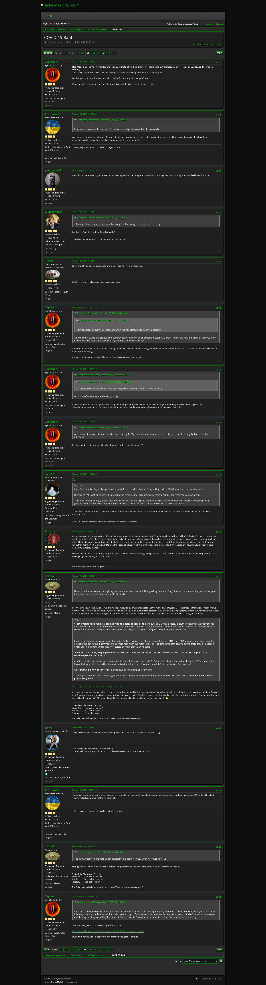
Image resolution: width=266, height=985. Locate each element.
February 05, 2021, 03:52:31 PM (84, 261)
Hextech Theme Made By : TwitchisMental (60, 982)
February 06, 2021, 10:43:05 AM (84, 474)
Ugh (74, 479)
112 (108, 53)
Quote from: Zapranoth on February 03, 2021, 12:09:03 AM (102, 119)
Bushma (50, 531)
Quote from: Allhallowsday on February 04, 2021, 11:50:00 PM (103, 374)
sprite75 (50, 474)
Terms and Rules (206, 979)
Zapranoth (51, 62)
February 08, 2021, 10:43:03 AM (84, 727)
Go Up (46, 950)
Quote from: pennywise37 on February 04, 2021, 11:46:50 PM (103, 427)
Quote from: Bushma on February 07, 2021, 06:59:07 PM (101, 581)
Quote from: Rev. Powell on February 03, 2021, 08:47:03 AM (102, 313)
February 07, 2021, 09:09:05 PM (84, 576)
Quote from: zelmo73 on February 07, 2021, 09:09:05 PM (101, 902)
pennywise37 (53, 170)
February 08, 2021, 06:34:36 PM (84, 846)
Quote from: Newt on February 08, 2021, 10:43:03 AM (100, 852)
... (73, 53)
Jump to (178, 961)
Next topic (216, 44)
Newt (48, 727)
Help (196, 979)
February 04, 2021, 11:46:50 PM (84, 170)
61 (99, 53)
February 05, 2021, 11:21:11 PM (84, 369)
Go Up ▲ (218, 979)
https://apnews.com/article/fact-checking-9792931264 (98, 686)
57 (76, 53)
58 (82, 53)
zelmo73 (50, 576)
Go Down (48, 53)
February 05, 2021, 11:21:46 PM (84, 422)
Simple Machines (64, 979)
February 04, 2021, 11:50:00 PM (84, 212)
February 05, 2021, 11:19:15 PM (84, 307)
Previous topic (201, 44)
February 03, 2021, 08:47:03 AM (84, 114)
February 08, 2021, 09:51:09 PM (84, 896)
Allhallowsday (53, 212)
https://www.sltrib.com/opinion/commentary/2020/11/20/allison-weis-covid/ (108, 931)
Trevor (49, 261)
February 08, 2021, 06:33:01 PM (84, 790)
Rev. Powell (52, 114)
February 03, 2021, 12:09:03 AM (84, 62)
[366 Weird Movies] (46, 154)
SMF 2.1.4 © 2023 (50, 979)
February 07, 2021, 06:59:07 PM (84, 531)
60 (94, 53)
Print (219, 53)
